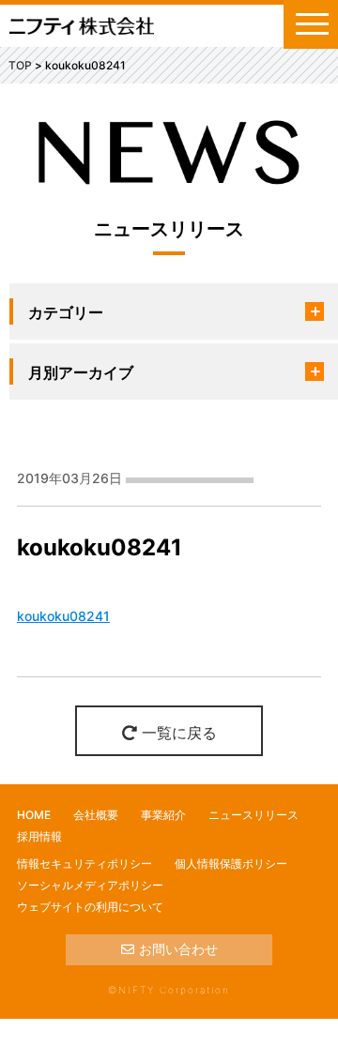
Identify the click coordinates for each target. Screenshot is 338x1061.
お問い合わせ (178, 949)
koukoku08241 (63, 616)
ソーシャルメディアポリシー (90, 885)
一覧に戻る (179, 732)
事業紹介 (163, 815)
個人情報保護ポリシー (231, 863)
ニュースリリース (253, 815)
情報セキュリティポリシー (84, 863)
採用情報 (39, 836)
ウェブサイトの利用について (90, 907)
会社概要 (95, 815)
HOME (34, 815)
